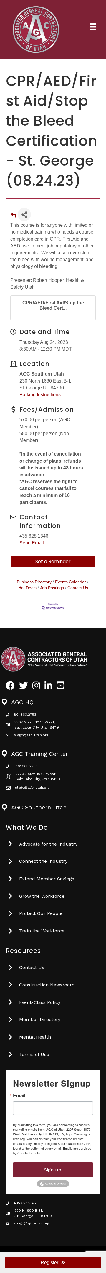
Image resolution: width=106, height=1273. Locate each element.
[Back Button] (13, 216)
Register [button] (49, 1262)
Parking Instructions (40, 394)
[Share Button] (24, 214)
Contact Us (77, 588)
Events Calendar (70, 582)
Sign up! (53, 1170)
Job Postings (52, 588)
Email (19, 1095)
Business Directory (34, 582)
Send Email (31, 542)
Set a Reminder (53, 561)
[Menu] (92, 26)
